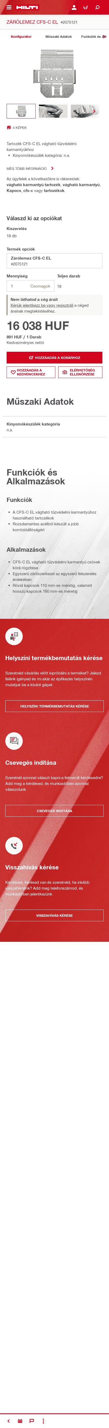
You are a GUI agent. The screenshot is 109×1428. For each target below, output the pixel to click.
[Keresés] (97, 7)
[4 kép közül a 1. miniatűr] (21, 111)
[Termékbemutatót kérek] (20, 1421)
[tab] (21, 36)
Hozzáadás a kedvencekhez (31, 372)
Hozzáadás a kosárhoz (57, 357)
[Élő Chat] (32, 1421)
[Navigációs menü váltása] (9, 7)
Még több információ (27, 168)
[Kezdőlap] (27, 7)
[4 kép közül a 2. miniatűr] (53, 111)
